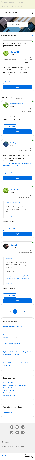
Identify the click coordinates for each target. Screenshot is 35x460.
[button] (5, 82)
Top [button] (5, 456)
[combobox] (17, 24)
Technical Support (9, 395)
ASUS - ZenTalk (11, 12)
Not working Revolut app (10, 335)
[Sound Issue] (32, 98)
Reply (17, 87)
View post (9, 217)
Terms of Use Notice (7, 446)
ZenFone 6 (7, 329)
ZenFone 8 (7, 368)
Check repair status (9, 390)
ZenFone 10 (7, 346)
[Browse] (3, 12)
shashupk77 (10, 258)
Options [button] (32, 35)
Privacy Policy (20, 446)
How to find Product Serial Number (14, 385)
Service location (8, 388)
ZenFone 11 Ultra (8, 337)
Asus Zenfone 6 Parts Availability (12, 326)
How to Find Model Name (11, 383)
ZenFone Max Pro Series (9, 35)
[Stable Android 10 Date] (29, 98)
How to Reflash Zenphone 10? (11, 343)
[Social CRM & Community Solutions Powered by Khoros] (29, 456)
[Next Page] (24, 311)
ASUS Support (7, 412)
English (6, 442)
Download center (8, 393)
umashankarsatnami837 (13, 202)
